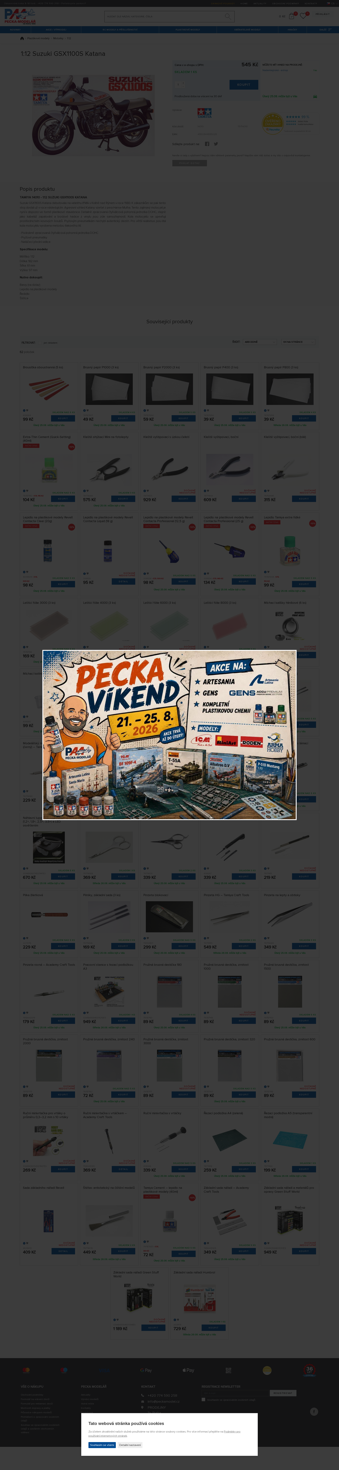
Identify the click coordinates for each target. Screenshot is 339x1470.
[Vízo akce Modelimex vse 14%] (169, 735)
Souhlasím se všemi (102, 1445)
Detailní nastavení (130, 1445)
